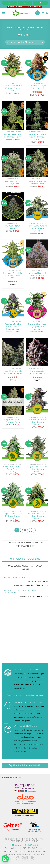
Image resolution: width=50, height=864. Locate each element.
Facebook (31, 695)
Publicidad (17, 841)
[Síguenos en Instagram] (23, 858)
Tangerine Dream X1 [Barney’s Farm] (12, 420)
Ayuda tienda (32, 841)
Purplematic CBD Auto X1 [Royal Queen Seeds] (12, 326)
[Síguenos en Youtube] (32, 858)
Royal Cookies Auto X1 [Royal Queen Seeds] (13, 516)
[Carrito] (43, 12)
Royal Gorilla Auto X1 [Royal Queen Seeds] (13, 469)
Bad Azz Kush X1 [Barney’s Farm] (13, 182)
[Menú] (3, 12)
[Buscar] (37, 12)
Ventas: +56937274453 (26, 845)
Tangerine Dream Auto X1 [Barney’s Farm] (37, 137)
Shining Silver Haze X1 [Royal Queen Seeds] (37, 326)
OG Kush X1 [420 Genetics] (13, 227)
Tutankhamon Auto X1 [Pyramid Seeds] (13, 372)
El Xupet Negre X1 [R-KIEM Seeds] (37, 274)
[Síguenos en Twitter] (27, 858)
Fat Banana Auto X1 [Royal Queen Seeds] (37, 516)
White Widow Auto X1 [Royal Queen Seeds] (13, 88)
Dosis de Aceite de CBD (17, 839)
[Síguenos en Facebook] (18, 858)
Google (40, 695)
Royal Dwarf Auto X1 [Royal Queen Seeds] (37, 469)
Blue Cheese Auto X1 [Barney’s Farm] (12, 135)
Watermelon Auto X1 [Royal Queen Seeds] (37, 422)
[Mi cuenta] (47, 12)
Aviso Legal (38, 839)
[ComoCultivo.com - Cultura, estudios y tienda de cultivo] (20, 12)
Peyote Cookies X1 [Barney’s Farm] (37, 182)
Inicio (10, 28)
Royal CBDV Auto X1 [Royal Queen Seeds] (37, 228)
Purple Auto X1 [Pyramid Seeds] (37, 372)
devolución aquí (20, 688)
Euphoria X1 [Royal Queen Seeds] (37, 86)
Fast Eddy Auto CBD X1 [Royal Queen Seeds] (12, 275)
